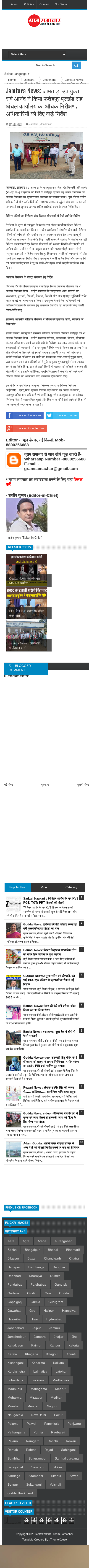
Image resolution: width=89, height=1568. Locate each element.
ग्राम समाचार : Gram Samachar (55, 1534)
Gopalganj (15, 1302)
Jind (75, 1336)
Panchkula (51, 1423)
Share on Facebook (28, 415)
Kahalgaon (15, 1345)
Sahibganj (68, 1450)
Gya (32, 1310)
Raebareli (58, 1432)
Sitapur (56, 1476)
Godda (64, 1293)
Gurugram (55, 1302)
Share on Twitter (66, 415)
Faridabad (15, 1284)
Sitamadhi (36, 1476)
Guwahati (14, 1310)
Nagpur (52, 1406)
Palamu (13, 1423)
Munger (33, 1406)
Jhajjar (58, 1336)
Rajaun (13, 1441)
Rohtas (31, 1450)
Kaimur (36, 1345)
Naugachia (15, 1415)
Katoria (73, 1345)
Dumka (55, 1276)
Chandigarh (52, 1258)
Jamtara (33, 124)
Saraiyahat (15, 1467)
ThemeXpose (58, 1539)
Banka (12, 1250)
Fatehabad (38, 1284)
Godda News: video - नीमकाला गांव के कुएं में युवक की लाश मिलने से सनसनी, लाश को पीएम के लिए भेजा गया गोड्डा (50, 1117)
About (14, 4)
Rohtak (13, 1450)
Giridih (32, 1293)
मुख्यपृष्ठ (45, 784)
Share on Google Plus (30, 428)
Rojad (48, 1450)
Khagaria (31, 1354)
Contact (44, 4)
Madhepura (60, 1380)
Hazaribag (15, 1319)
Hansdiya (69, 1310)
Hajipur (49, 1310)
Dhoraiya (35, 1276)
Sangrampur (38, 1458)
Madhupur (15, 1389)
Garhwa (13, 1293)
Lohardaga (15, 1380)
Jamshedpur (17, 1336)
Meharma (14, 1397)
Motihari (56, 1397)
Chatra (74, 1258)
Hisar (34, 1319)
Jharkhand (46, 124)
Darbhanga (36, 1267)
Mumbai (13, 1406)
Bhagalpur (32, 1250)
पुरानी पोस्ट (83, 784)
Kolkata (58, 1363)
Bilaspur (13, 1258)
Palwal (31, 1423)
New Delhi (38, 1415)
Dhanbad (14, 1276)
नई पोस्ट (8, 784)
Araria (42, 1241)
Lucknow (37, 1380)
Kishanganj (16, 1363)
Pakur (58, 1415)
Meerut (60, 1389)
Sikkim (57, 1467)
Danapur (14, 1267)
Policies (29, 4)
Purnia (38, 1432)
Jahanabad (16, 1328)
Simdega (14, 1476)
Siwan (74, 1476)
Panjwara (74, 1423)
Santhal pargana (67, 1458)
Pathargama (16, 1432)
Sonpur (13, 1484)
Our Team (61, 4)
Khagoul (52, 1354)
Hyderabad (54, 1319)
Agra (26, 1241)
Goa (48, 1293)
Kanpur (55, 1345)
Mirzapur (36, 1397)
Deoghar (59, 1267)
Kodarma (38, 1363)
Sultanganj (34, 1484)
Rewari (71, 1441)
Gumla (35, 1302)
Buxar (31, 1258)
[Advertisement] (48, 40)
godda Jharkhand (20, 1493)
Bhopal (53, 1250)
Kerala (12, 1354)
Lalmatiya (40, 1371)
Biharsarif (73, 1250)
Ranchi (53, 1441)
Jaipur (36, 1328)
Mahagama (39, 1389)
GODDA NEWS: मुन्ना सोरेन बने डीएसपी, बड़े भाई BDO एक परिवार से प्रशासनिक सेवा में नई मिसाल (49, 980)
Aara (11, 1241)
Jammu (54, 1328)
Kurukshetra (16, 1371)
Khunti (71, 1354)
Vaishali (55, 1484)
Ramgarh (32, 1441)
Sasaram (37, 1467)
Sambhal (14, 1458)
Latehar (61, 1371)
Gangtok (61, 1284)
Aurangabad (63, 1241)
